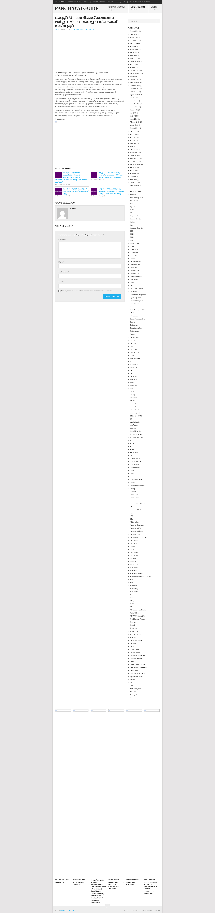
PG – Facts (133, 543)
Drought (132, 307)
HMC (131, 389)
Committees (133, 267)
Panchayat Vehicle (135, 534)
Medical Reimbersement (137, 486)
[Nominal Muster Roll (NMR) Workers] (134, 793)
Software (132, 622)
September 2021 (135, 73)
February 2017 (134, 149)
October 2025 (134, 31)
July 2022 (133, 64)
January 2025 (134, 37)
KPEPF (132, 446)
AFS (131, 204)
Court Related (134, 279)
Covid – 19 (133, 282)
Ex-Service (133, 340)
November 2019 (135, 89)
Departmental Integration (138, 295)
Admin (57, 29)
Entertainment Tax (136, 328)
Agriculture (133, 207)
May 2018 (133, 113)
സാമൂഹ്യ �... (121, 2)
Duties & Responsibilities (138, 310)
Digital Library (117, 8)
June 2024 (133, 46)
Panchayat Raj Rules (136, 531)
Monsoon (133, 501)
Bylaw (132, 246)
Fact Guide (133, 343)
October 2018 (134, 107)
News (131, 513)
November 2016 (135, 158)
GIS (131, 361)
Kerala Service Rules (136, 437)
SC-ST (132, 604)
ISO (131, 419)
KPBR (132, 443)
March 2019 (133, 101)
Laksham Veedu (135, 458)
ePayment (133, 334)
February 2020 (134, 83)
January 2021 (134, 76)
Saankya (132, 598)
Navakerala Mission (136, 510)
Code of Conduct (135, 264)
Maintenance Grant (136, 479)
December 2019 (135, 86)
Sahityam (133, 601)
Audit (131, 225)
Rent (131, 579)
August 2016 (134, 167)
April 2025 (133, 34)
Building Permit (135, 243)
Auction (132, 222)
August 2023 (134, 52)
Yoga (131, 698)
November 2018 (135, 104)
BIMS (132, 234)
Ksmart (132, 449)
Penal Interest (134, 540)
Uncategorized (134, 670)
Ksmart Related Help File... (78, 2)
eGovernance (134, 316)
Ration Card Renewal (136, 573)
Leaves (132, 470)
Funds (132, 355)
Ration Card (133, 570)
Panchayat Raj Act (78, 29)
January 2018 (134, 125)
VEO (131, 683)
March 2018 (133, 119)
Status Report (134, 631)
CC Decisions (134, 249)
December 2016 (135, 155)
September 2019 (135, 95)
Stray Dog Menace (136, 634)
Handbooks (133, 379)
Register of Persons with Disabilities (141, 576)
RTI (131, 595)
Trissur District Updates (137, 664)
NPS (131, 516)
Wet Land (133, 692)
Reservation (133, 586)
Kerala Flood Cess (135, 431)
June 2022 (133, 67)
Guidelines (133, 376)
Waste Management (136, 689)
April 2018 (133, 116)
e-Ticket (132, 313)
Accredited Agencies (136, 198)
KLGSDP (133, 440)
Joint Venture (134, 425)
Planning (132, 546)
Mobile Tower (134, 498)
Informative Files (135, 410)
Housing (132, 395)
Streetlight (133, 637)
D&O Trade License (136, 289)
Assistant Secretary (136, 219)
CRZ (131, 285)
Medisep (132, 489)
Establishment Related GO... (103, 2)
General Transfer (135, 358)
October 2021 (134, 70)
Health (132, 382)
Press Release (134, 552)
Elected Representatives (137, 319)
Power (132, 549)
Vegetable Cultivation (136, 676)
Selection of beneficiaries (138, 610)
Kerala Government (136, 434)
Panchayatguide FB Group (138, 537)
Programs (133, 561)
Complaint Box (134, 270)
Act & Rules (134, 201)
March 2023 (133, 58)
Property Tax (134, 564)
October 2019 (134, 92)
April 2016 (133, 180)
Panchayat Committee (137, 525)
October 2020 (134, 79)
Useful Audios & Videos (137, 673)
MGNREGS (133, 492)
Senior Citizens (134, 613)
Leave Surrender (135, 467)
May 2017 (133, 140)
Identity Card (134, 398)
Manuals (132, 482)
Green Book (133, 367)
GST (131, 370)
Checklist (133, 258)
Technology (133, 643)
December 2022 (135, 61)
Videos (132, 686)
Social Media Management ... (140, 2)
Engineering (134, 325)
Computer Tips (134, 273)
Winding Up (134, 695)
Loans (132, 473)
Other (131, 519)
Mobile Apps (134, 495)
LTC (131, 476)
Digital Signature (135, 298)
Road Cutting (134, 589)
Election (132, 322)
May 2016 (133, 176)
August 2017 (134, 131)
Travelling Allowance (136, 658)
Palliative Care (134, 522)
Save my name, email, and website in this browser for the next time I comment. (86, 291)
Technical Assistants (136, 640)
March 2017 (133, 146)
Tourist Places (134, 649)
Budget (132, 240)
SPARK (132, 625)
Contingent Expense (136, 276)
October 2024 (134, 40)
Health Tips (133, 386)
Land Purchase (134, 464)
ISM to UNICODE (136, 416)
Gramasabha (134, 364)
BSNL (132, 237)
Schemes (132, 607)
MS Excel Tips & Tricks (137, 504)
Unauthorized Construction (138, 667)
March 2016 (133, 183)
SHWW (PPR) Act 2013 (137, 616)
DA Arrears (133, 292)
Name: (60, 262)
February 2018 (134, 122)
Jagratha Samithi (135, 422)
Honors (132, 392)
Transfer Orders (135, 652)
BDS (131, 231)
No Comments (90, 29)
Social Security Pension (137, 619)
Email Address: (63, 272)
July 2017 (133, 134)
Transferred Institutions (137, 655)
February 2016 (134, 186)
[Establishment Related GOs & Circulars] (80, 793)
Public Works (134, 567)
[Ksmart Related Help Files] (63, 793)
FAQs (131, 346)
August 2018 (134, 110)
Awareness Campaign (136, 228)
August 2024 (134, 43)
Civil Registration (135, 261)
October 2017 (134, 128)
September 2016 (135, 164)
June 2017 (133, 137)
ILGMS (132, 401)
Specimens (133, 628)
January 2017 (134, 152)
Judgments (133, 428)
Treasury (132, 661)
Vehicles (132, 680)
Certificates (133, 255)
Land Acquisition (135, 461)
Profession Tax (134, 558)
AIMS (132, 210)
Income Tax (133, 404)
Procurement (134, 555)
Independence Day (135, 407)
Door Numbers (134, 304)
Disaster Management (136, 301)
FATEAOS (133, 349)
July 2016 (133, 170)
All (131, 213)
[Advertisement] (90, 47)
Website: (61, 282)
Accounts (133, 195)
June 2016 (133, 173)
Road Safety (134, 592)
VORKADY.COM (138, 8)
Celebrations (134, 252)
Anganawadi (134, 216)
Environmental (134, 331)
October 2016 (134, 161)
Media (155, 8)
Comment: (62, 240)
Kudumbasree (134, 452)
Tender (132, 646)
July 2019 (133, 98)
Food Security (134, 352)
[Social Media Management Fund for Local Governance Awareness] (116, 793)
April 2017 (133, 143)
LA (131, 455)
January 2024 (134, 49)
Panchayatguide (77, 8)
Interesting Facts (135, 413)
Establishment (134, 337)
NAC (131, 507)
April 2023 (133, 55)
